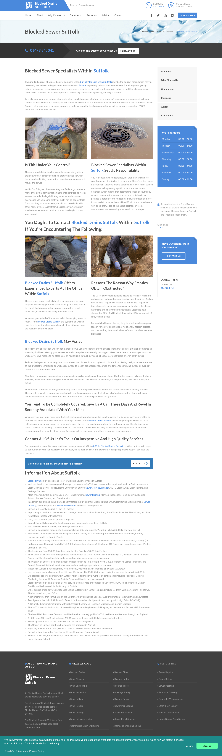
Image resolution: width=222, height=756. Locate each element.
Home (28, 15)
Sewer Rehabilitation (124, 719)
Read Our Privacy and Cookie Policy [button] (24, 751)
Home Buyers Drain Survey (172, 719)
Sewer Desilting (166, 685)
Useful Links (167, 663)
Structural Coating (168, 692)
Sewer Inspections (123, 706)
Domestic (166, 98)
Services (74, 15)
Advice (105, 15)
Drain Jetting (76, 699)
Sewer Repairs (166, 672)
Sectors (91, 15)
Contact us (167, 115)
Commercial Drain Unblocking (84, 726)
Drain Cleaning (77, 679)
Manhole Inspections (169, 712)
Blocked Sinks (121, 672)
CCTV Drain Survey (168, 706)
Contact (118, 15)
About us (166, 71)
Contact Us (139, 463)
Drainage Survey (122, 692)
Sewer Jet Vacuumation (97, 487)
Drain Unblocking (78, 685)
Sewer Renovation (66, 505)
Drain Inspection (78, 692)
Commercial (167, 89)
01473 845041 (159, 6)
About (40, 15)
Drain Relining (77, 712)
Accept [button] (207, 746)
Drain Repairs (76, 706)
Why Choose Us (56, 15)
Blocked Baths (121, 679)
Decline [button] (189, 746)
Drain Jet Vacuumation (81, 719)
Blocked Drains (35, 480)
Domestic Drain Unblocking (127, 726)
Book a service (187, 15)
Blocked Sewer (121, 699)
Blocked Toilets (122, 685)
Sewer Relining (92, 495)
